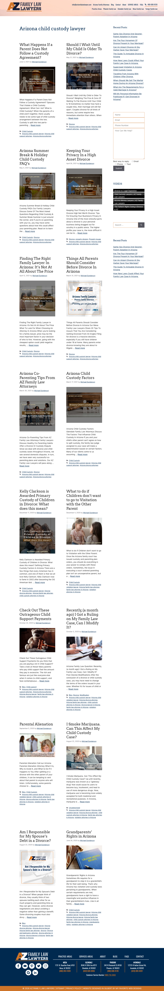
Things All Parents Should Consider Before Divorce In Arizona (82, 265)
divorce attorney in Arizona (36, 799)
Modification (84, 695)
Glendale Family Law (124, 9)
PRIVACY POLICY (73, 988)
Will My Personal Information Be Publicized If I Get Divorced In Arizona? (127, 97)
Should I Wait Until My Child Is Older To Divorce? (84, 48)
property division (82, 239)
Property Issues (95, 239)
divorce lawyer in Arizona (90, 705)
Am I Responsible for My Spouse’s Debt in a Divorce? (35, 836)
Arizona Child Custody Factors (80, 375)
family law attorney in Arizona (77, 590)
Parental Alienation (36, 724)
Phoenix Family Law (109, 9)
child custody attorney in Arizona (32, 596)
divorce (43, 930)
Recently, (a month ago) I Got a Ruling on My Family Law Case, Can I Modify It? (82, 619)
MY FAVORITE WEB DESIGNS (128, 988)
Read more (35, 125)
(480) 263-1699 (65, 971)
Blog (112, 4)
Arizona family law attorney (43, 593)
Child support (31, 687)
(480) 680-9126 (113, 971)
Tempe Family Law (151, 9)
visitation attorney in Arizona (36, 697)
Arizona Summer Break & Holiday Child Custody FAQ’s (34, 157)
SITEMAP (60, 988)
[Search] (141, 225)
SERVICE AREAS (133, 4)
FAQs (141, 4)
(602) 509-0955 (89, 971)
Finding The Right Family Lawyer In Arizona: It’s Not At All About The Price (36, 265)
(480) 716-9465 (110, 975)
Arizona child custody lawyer (33, 134)
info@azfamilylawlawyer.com (81, 4)
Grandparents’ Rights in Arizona (81, 834)
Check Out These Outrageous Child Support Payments (35, 614)
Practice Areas (97, 9)
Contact (118, 4)
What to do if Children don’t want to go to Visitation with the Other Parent (83, 500)
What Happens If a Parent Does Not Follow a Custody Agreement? (36, 51)
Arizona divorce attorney (42, 136)
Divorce (72, 124)
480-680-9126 (152, 4)
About (124, 4)
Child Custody (27, 131)
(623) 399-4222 (137, 971)
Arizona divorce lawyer (28, 694)
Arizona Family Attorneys (101, 4)
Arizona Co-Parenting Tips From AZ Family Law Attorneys (37, 380)
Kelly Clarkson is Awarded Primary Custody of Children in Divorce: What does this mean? (37, 500)
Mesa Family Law (138, 9)
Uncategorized (74, 808)
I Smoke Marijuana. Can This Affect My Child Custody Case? (83, 730)
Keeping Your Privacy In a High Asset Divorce (81, 154)
